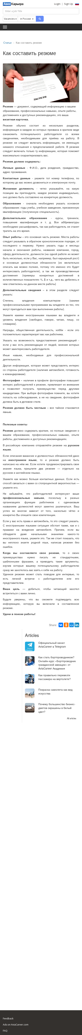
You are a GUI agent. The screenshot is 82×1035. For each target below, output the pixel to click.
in (25, 18)
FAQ (5, 1030)
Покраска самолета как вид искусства (55, 691)
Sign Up (68, 4)
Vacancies (9, 18)
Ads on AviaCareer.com (15, 1024)
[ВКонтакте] (61, 625)
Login (57, 4)
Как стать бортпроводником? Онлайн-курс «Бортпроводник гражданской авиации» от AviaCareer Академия (57, 662)
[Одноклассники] (66, 625)
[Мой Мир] (71, 625)
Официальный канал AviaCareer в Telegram (52, 644)
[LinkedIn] (77, 625)
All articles (71, 718)
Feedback (8, 1018)
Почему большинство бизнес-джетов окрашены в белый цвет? (56, 707)
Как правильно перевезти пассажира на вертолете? (54, 677)
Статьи (7, 42)
